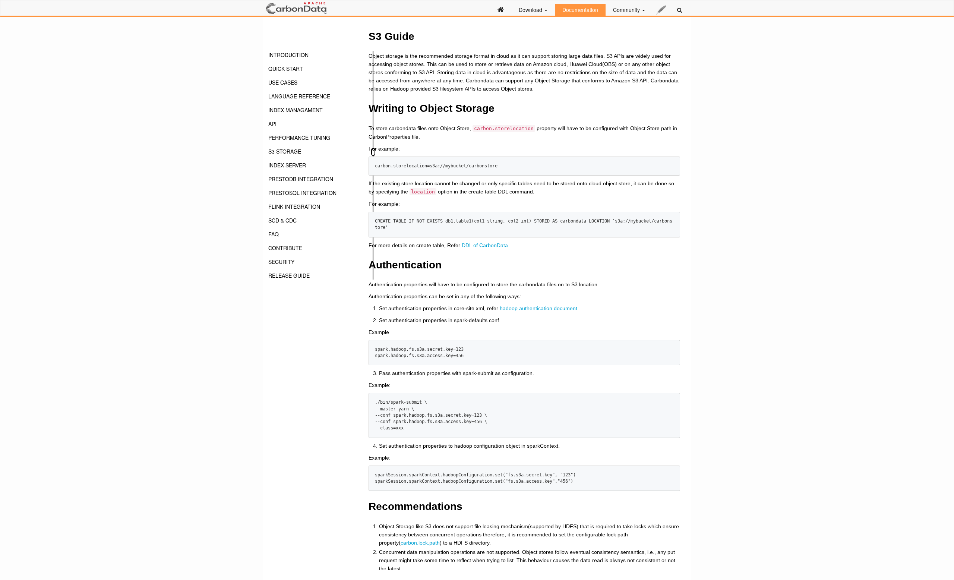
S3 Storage (284, 151)
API (272, 123)
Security (281, 261)
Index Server (287, 165)
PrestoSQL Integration (302, 192)
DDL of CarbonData (485, 245)
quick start (285, 68)
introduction (288, 55)
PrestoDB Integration (300, 179)
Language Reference (299, 96)
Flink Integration (294, 206)
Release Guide (289, 275)
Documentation (580, 9)
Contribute (285, 248)
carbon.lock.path (420, 543)
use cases (282, 82)
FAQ (273, 234)
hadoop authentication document (538, 308)
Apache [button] (661, 10)
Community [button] (627, 9)
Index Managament (295, 110)
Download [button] (531, 9)
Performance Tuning (299, 137)
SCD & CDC (282, 220)
